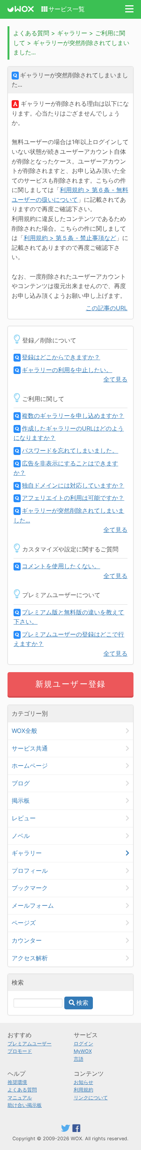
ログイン (83, 1043)
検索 (82, 1003)
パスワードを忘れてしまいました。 (70, 450)
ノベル (21, 835)
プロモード (20, 1051)
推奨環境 (17, 1082)
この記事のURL (106, 308)
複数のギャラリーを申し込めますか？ (73, 415)
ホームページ (30, 765)
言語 (78, 1059)
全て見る (115, 379)
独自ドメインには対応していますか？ (73, 485)
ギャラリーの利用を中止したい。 (67, 370)
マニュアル (20, 1097)
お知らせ (83, 1082)
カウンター (27, 940)
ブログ (21, 783)
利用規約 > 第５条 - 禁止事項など (70, 238)
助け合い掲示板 (25, 1105)
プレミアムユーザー (30, 1043)
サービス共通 (30, 748)
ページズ (24, 922)
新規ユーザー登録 (70, 684)
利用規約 (83, 1090)
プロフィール (30, 870)
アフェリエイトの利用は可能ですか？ (73, 497)
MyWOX (83, 1051)
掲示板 (21, 800)
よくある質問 (22, 1090)
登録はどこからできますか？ (61, 357)
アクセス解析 (30, 958)
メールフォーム (33, 905)
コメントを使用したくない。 (61, 566)
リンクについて (91, 1097)
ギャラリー (27, 853)
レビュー (24, 818)
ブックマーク (30, 888)
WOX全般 (24, 730)
